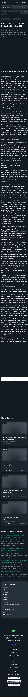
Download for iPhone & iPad (14, 681)
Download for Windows (14, 684)
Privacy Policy (14, 664)
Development (5, 18)
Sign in (24, 2)
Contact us (14, 652)
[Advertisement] (14, 53)
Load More (14, 528)
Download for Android (14, 677)
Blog (14, 661)
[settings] (17, 2)
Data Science (17, 18)
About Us (14, 658)
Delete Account (14, 667)
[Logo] (5, 2)
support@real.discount (14, 674)
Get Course (14, 379)
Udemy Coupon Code (14, 655)
